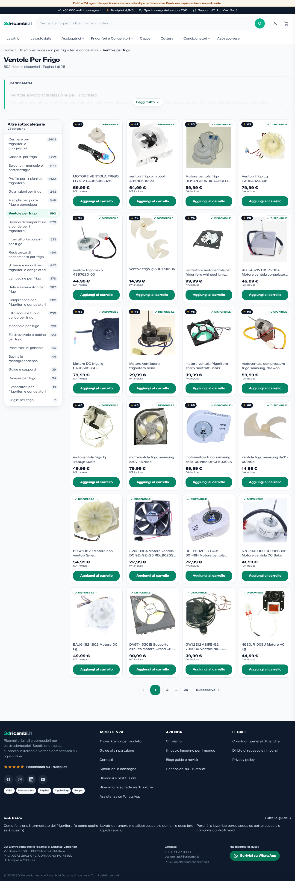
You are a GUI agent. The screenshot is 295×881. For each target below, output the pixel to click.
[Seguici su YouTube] (42, 779)
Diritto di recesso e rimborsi (254, 751)
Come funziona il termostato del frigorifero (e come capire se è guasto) (51, 828)
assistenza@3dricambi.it (182, 856)
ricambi (18, 23)
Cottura (167, 38)
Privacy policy (243, 760)
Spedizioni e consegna (118, 769)
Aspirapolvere (228, 38)
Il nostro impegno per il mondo (190, 751)
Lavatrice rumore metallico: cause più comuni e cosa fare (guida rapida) (146, 828)
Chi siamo (174, 741)
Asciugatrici (71, 38)
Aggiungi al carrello (96, 201)
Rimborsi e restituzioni (118, 778)
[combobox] (147, 23)
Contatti (106, 760)
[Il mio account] (275, 23)
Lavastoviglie (40, 38)
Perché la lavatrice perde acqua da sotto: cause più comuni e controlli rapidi (238, 828)
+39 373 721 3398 (178, 852)
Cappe (145, 38)
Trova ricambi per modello (121, 741)
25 (185, 690)
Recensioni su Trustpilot (186, 769)
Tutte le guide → (278, 818)
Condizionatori (195, 38)
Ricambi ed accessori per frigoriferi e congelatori (58, 50)
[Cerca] (260, 23)
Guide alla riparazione (117, 751)
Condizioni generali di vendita (256, 741)
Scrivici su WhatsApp (258, 856)
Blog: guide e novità (182, 760)
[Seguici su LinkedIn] (31, 779)
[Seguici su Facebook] (8, 779)
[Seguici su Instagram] (19, 779)
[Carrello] (286, 23)
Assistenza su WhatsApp (120, 796)
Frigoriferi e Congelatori (110, 38)
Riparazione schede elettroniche (126, 787)
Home (8, 50)
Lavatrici (13, 38)
